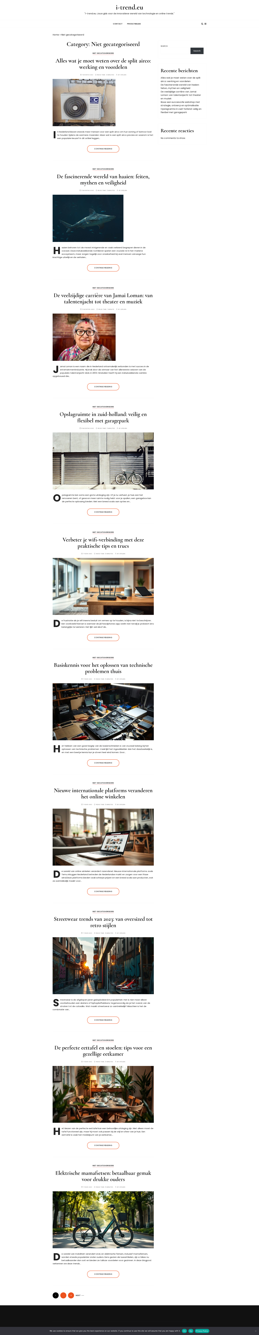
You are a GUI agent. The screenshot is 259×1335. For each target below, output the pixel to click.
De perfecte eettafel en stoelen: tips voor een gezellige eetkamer (103, 1050)
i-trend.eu (129, 7)
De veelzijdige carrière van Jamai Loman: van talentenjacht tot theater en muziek (103, 298)
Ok (184, 1331)
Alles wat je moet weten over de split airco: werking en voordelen (103, 63)
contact (117, 24)
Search (164, 46)
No (191, 1331)
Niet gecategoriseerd (103, 53)
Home (56, 34)
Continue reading (103, 148)
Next (78, 1295)
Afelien (123, 75)
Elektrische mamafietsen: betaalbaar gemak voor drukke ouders (103, 1176)
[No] (255, 1331)
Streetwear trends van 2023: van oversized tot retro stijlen (103, 922)
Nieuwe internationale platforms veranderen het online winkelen (103, 793)
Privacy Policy (202, 1331)
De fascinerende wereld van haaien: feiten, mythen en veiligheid (103, 179)
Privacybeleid (134, 24)
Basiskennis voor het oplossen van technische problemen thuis (103, 668)
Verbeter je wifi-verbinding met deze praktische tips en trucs (103, 542)
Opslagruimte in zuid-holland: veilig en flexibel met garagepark (103, 417)
